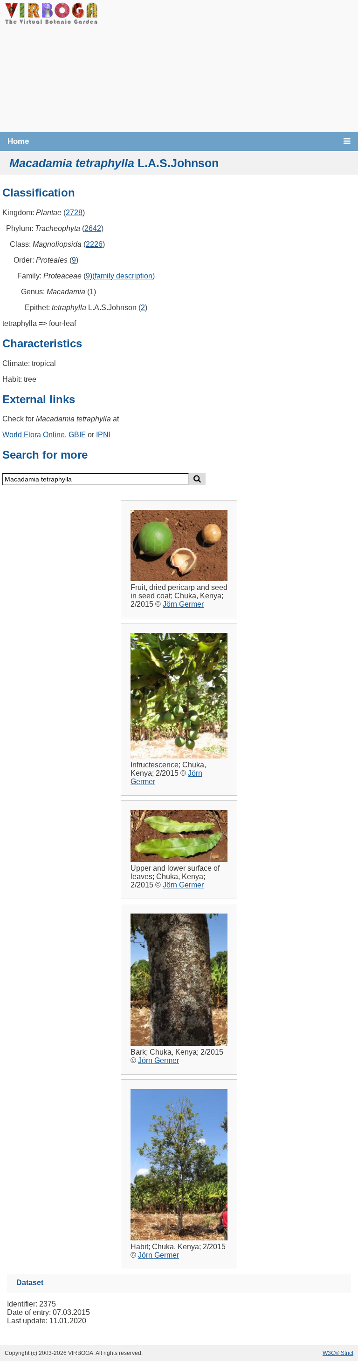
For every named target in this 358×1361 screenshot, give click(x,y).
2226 (94, 244)
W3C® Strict (338, 1353)
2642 (92, 228)
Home (18, 141)
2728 (74, 213)
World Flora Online (33, 435)
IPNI (103, 435)
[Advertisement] (228, 65)
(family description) (123, 276)
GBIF (77, 435)
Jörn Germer (183, 604)
